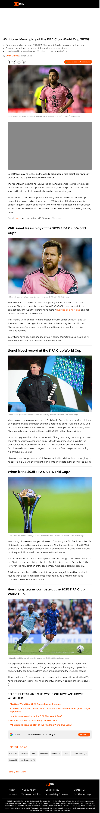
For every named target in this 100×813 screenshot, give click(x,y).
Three (66, 753)
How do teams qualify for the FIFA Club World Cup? (36, 716)
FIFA (33, 753)
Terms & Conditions (31, 794)
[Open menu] (6, 3)
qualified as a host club (68, 309)
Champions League (79, 753)
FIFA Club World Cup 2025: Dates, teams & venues (35, 704)
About (12, 789)
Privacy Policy (28, 789)
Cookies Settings (82, 794)
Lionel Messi (44, 753)
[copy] (24, 62)
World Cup (13, 753)
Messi (18, 218)
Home (10, 771)
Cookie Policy (52, 789)
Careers (13, 794)
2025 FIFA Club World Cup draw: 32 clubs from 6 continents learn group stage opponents (50, 710)
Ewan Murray (12, 55)
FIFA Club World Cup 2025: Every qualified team (34, 720)
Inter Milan (24, 753)
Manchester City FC (27, 760)
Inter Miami (55, 753)
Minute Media (18, 801)
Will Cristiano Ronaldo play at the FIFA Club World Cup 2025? (41, 724)
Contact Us (79, 789)
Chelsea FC (13, 760)
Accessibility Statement (58, 794)
